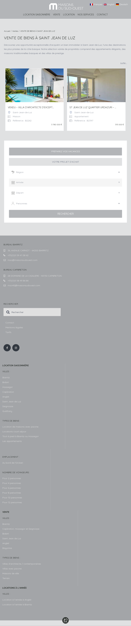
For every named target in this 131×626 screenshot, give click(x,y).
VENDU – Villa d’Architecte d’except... (31, 107)
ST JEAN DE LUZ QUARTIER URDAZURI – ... (92, 107)
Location (69, 14)
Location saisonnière (36, 14)
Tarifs (8, 332)
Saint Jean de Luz (11, 538)
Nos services (86, 14)
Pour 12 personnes (12, 502)
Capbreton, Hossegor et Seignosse (20, 528)
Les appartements (12, 441)
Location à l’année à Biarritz (17, 604)
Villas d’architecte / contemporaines (21, 563)
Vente (56, 14)
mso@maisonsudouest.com (22, 260)
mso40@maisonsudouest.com (24, 285)
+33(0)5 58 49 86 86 (18, 280)
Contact (102, 14)
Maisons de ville (10, 573)
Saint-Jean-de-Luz (22, 112)
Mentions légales (14, 327)
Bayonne (7, 548)
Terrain (6, 578)
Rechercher (66, 213)
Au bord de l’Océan (12, 462)
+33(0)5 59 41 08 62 (18, 255)
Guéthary (7, 411)
